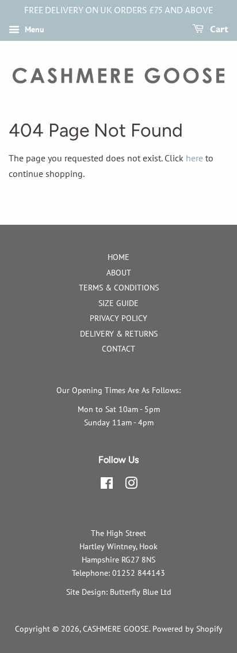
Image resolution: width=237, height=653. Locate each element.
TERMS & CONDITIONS (119, 287)
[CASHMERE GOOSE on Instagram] (131, 485)
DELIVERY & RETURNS (119, 334)
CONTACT (118, 349)
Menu (33, 29)
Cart (218, 29)
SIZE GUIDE (118, 303)
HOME (118, 257)
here (194, 158)
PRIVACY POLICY (118, 318)
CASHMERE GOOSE (116, 629)
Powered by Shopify (187, 629)
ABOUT (118, 272)
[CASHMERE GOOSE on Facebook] (106, 485)
